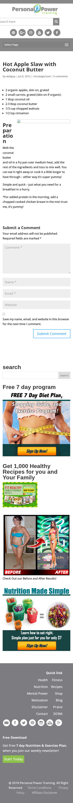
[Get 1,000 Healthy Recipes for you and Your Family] (20, 506)
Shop (59, 693)
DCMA (58, 714)
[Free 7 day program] (36, 455)
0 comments (60, 76)
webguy (10, 76)
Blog (59, 700)
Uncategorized (41, 76)
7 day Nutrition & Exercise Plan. (41, 745)
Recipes (57, 687)
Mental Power (37, 693)
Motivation (40, 700)
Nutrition (41, 687)
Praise (58, 707)
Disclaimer (40, 707)
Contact (42, 714)
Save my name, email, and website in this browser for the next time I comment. (36, 321)
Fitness (57, 680)
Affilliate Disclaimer (44, 793)
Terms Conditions (39, 788)
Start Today (13, 759)
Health (43, 680)
